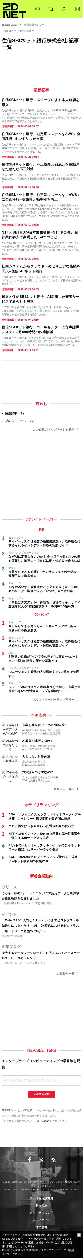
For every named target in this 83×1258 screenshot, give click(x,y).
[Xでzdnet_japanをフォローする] (41, 1160)
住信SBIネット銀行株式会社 (18, 30)
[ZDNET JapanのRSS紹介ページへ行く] (53, 1160)
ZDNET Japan (10, 24)
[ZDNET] (14, 9)
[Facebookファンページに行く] (29, 1160)
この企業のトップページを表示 (53, 429)
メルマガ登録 (41, 1094)
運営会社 (41, 1227)
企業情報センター (34, 24)
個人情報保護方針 (41, 1198)
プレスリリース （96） (20, 421)
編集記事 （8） (15, 413)
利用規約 (41, 1205)
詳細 (71, 1250)
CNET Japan (41, 1121)
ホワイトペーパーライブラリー (53, 699)
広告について (41, 1220)
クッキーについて (41, 1212)
